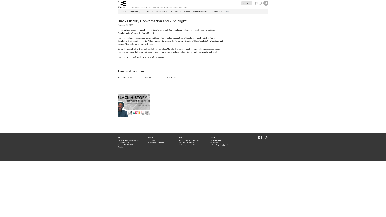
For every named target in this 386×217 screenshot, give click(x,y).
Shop (227, 11)
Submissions (161, 11)
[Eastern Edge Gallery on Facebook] (256, 3)
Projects (148, 11)
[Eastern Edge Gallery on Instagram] (260, 3)
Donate (247, 3)
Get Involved (215, 11)
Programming (134, 11)
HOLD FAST (174, 11)
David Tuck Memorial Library (195, 11)
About (122, 11)
